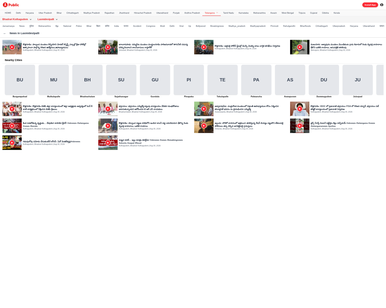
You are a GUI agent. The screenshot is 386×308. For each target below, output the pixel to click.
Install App (370, 5)
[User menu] (382, 5)
